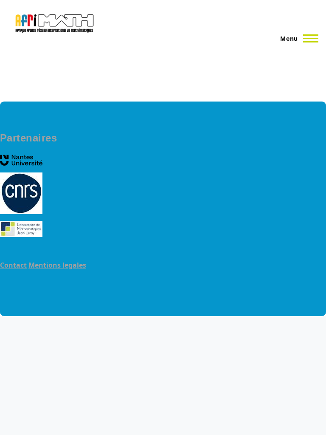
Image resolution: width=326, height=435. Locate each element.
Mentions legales (57, 265)
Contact (13, 265)
